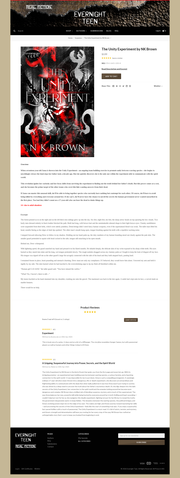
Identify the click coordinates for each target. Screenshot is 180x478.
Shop (68, 31)
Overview (24, 164)
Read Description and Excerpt (114, 69)
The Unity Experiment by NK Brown (96, 38)
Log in (158, 31)
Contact (50, 447)
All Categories (84, 441)
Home (70, 38)
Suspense (78, 38)
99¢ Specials (83, 438)
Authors (80, 31)
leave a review (117, 58)
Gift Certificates (27, 469)
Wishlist (157, 86)
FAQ (116, 31)
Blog (108, 31)
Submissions (96, 31)
